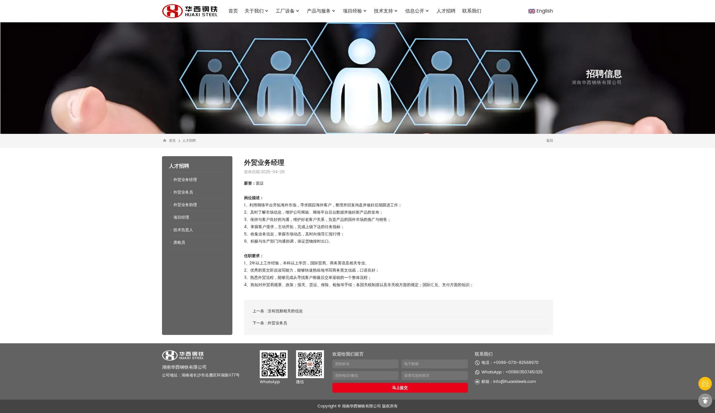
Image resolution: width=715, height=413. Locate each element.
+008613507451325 (524, 372)
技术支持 (383, 11)
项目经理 (181, 217)
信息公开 (414, 11)
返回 (549, 140)
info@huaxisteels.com (514, 381)
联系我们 (471, 11)
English (545, 11)
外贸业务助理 (185, 205)
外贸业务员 (183, 192)
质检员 (179, 242)
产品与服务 (319, 11)
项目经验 (352, 11)
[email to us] (705, 384)
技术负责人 (183, 230)
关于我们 (254, 11)
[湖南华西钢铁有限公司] (190, 11)
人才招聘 (446, 11)
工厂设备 (285, 11)
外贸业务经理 (185, 180)
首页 (233, 11)
